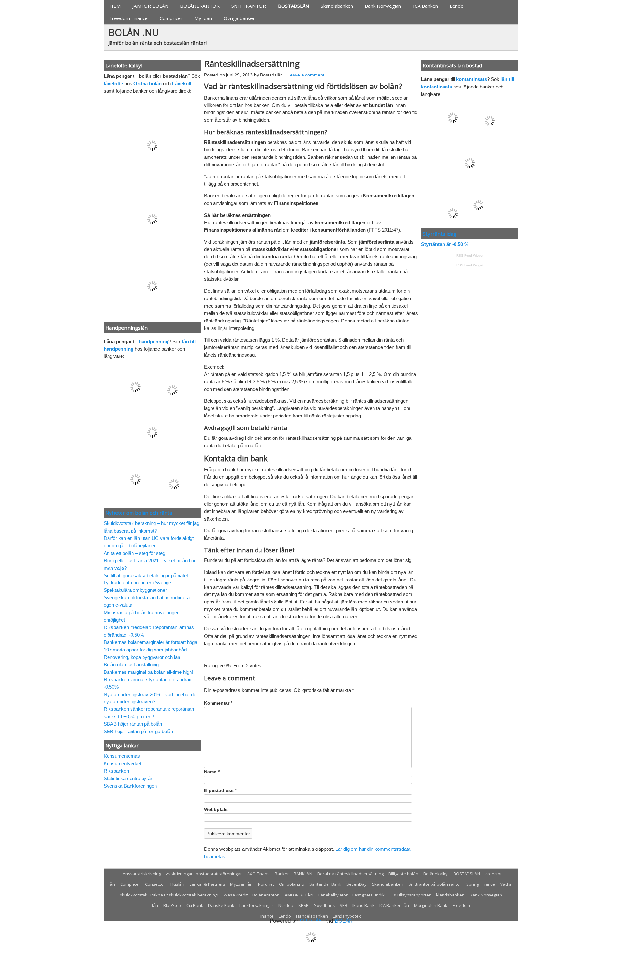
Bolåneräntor (265, 895)
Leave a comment (305, 75)
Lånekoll (181, 83)
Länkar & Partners (207, 884)
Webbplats (216, 809)
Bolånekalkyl (436, 874)
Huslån (177, 884)
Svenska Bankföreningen (130, 786)
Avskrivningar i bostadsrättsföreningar (204, 874)
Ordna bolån (147, 83)
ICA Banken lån (394, 905)
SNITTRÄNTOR (248, 6)
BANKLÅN (303, 874)
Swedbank (324, 905)
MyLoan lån (241, 884)
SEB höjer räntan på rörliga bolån (138, 731)
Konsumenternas (122, 756)
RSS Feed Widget (469, 255)
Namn (212, 771)
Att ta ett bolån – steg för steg (134, 553)
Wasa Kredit (236, 895)
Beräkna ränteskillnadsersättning (350, 874)
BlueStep (172, 905)
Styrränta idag (439, 233)
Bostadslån (271, 75)
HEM (115, 6)
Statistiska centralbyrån (128, 778)
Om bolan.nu (291, 884)
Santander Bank (325, 884)
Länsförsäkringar (256, 905)
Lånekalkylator (333, 895)
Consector (155, 884)
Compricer (171, 18)
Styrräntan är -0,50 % (444, 244)
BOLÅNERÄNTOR (200, 6)
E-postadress (220, 790)
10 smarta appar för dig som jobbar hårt (145, 649)
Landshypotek (347, 916)
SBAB (303, 905)
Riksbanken (116, 771)
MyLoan (203, 18)
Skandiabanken (337, 6)
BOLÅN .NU (134, 32)
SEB (343, 905)
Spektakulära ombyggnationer (135, 590)
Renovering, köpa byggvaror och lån (142, 657)
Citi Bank (194, 905)
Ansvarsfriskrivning (142, 874)
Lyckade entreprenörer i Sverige (137, 582)
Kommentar (218, 703)
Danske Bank (221, 905)
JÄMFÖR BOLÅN (150, 6)
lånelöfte (113, 83)
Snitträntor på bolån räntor (435, 884)
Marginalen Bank (430, 905)
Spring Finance (480, 884)
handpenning (153, 341)
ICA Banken (425, 6)
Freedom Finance (128, 18)
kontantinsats (471, 79)
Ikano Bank (363, 905)
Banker (282, 874)
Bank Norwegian (383, 6)
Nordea (285, 905)
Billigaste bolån (403, 874)
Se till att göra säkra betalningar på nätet (146, 575)
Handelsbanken (312, 916)
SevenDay (356, 884)
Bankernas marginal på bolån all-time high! (148, 672)
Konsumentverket (122, 763)
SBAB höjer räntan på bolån (133, 724)
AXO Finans (258, 874)
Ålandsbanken (450, 895)
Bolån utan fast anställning (131, 664)
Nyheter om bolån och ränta (138, 512)
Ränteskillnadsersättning (252, 63)
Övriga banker (239, 18)
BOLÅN (344, 921)
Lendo (457, 6)
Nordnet (266, 884)
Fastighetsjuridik (368, 895)
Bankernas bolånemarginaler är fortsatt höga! (151, 642)
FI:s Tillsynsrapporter (410, 895)
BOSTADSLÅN (293, 6)
